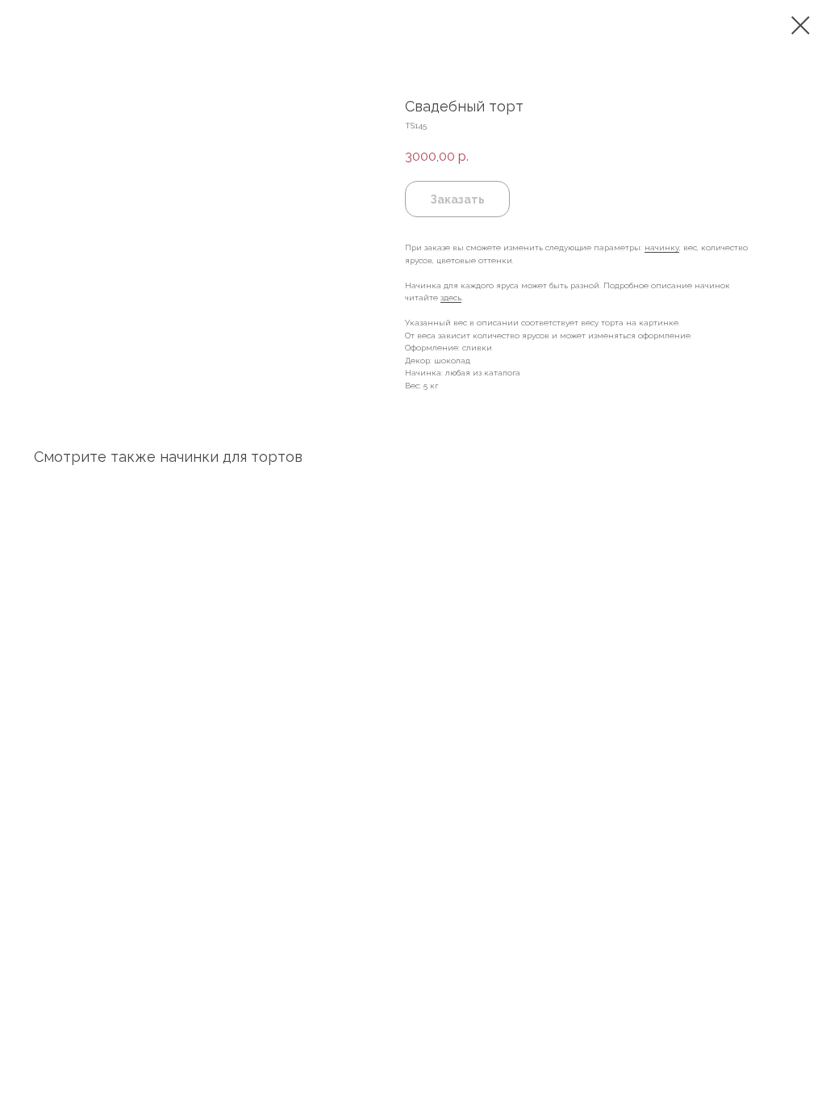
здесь (450, 297)
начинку (662, 247)
